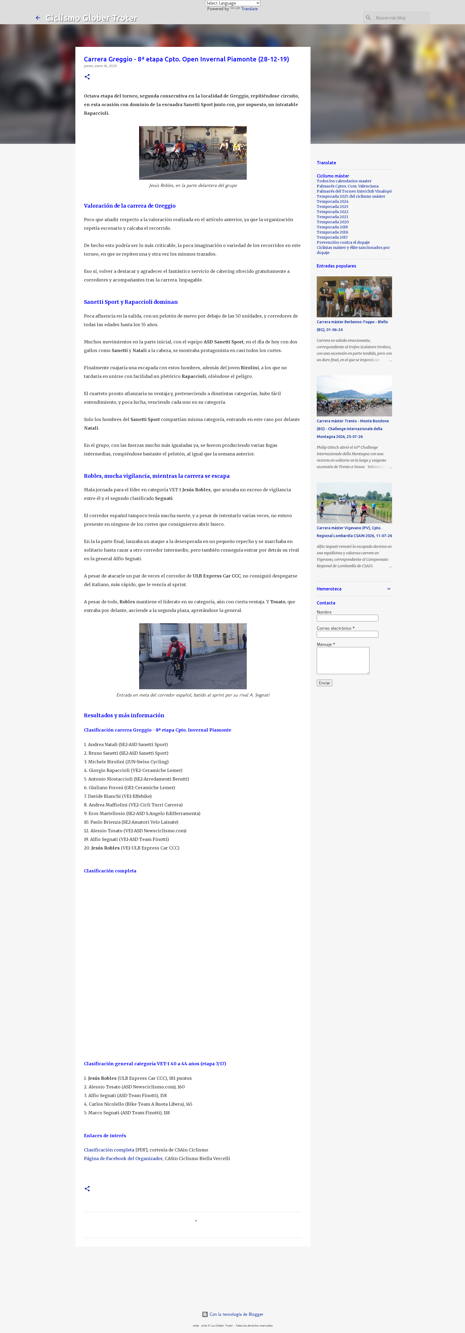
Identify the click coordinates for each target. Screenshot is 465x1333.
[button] (87, 77)
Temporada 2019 (332, 227)
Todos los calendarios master (344, 181)
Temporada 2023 (332, 206)
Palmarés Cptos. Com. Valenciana (348, 186)
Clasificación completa (109, 1150)
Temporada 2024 (333, 201)
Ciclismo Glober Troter (91, 18)
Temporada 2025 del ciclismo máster (351, 196)
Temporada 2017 (332, 237)
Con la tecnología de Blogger (235, 1314)
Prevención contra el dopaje (343, 242)
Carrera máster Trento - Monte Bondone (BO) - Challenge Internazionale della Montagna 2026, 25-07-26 (353, 429)
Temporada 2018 (332, 232)
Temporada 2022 (332, 211)
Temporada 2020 (333, 222)
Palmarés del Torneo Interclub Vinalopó (354, 191)
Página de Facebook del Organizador (123, 1158)
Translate (249, 8)
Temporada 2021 (332, 216)
